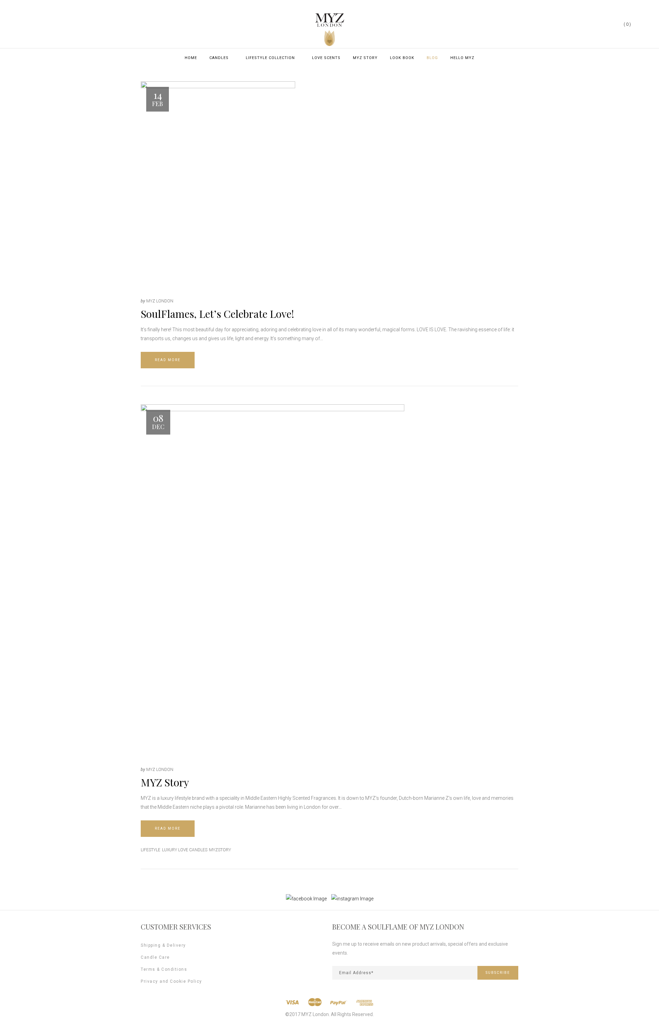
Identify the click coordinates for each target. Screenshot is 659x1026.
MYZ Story (165, 782)
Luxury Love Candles (184, 850)
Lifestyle (150, 850)
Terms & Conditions (164, 969)
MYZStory (220, 850)
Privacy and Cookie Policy (171, 981)
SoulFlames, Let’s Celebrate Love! (217, 314)
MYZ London (159, 301)
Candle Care (155, 957)
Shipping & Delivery (163, 945)
